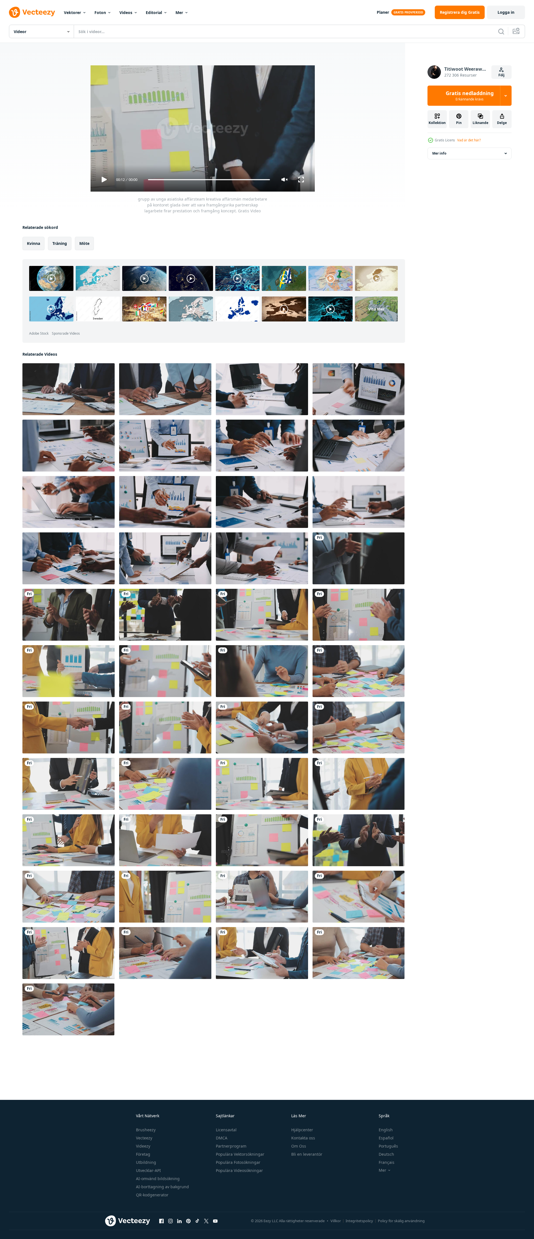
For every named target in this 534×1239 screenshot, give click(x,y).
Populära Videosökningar (239, 1170)
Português (388, 1146)
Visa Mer (376, 309)
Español (386, 1138)
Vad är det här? (469, 140)
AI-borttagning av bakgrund (162, 1186)
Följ (501, 75)
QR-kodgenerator (152, 1194)
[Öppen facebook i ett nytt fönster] (161, 1221)
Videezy (143, 1146)
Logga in (506, 12)
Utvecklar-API (148, 1170)
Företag (143, 1154)
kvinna (33, 243)
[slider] (209, 179)
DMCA (221, 1138)
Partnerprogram (231, 1146)
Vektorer (72, 12)
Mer (179, 12)
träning (59, 243)
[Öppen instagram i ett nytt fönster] (170, 1221)
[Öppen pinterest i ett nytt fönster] (188, 1221)
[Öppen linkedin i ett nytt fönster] (179, 1221)
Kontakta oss (303, 1138)
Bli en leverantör (306, 1154)
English (386, 1129)
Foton (100, 12)
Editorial (154, 12)
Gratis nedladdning (470, 96)
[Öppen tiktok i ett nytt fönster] (197, 1221)
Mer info (439, 153)
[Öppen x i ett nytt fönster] (206, 1221)
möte (84, 243)
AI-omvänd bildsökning (158, 1178)
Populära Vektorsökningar (240, 1154)
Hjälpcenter (302, 1129)
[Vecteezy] (32, 12)
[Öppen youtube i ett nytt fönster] (215, 1221)
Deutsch (386, 1154)
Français (386, 1162)
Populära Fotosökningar (238, 1162)
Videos (125, 12)
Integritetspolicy (359, 1220)
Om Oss (298, 1146)
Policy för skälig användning (401, 1220)
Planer (383, 12)
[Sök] (501, 31)
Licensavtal (226, 1129)
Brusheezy (146, 1129)
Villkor (335, 1220)
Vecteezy (144, 1138)
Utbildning (146, 1162)
